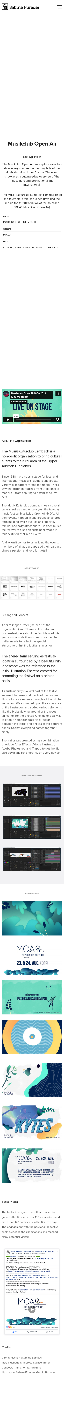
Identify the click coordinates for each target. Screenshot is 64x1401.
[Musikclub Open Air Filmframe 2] (32, 958)
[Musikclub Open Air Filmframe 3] (32, 997)
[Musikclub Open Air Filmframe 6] (32, 1122)
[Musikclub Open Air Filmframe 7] (32, 1165)
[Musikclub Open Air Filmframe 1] (32, 918)
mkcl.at (7, 235)
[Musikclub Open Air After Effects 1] (32, 859)
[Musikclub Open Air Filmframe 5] (32, 1080)
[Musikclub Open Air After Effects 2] (32, 827)
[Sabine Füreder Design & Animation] (20, 6)
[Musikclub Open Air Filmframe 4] (32, 1037)
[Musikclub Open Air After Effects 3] (32, 795)
